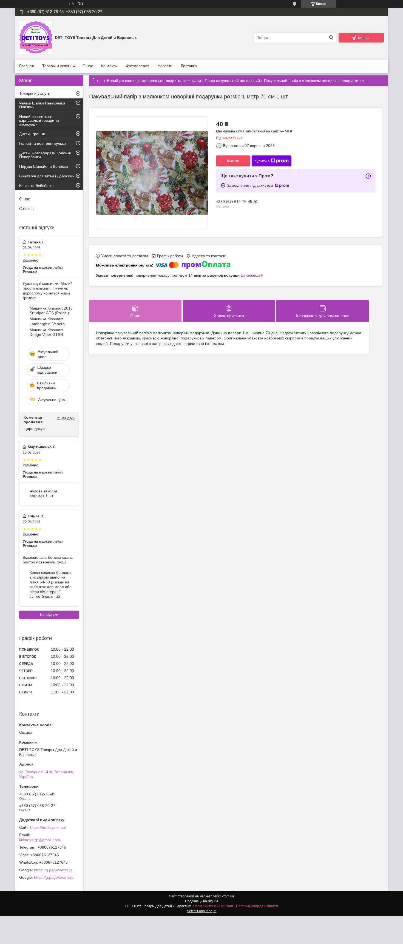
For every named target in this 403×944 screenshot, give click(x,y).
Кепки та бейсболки (37, 185)
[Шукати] (331, 37)
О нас (88, 66)
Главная (26, 66)
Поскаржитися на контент (213, 906)
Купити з (261, 161)
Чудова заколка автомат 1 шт (43, 493)
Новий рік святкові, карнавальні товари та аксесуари (154, 80)
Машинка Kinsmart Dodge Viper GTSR (46, 332)
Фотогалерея (137, 66)
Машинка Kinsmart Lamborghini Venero (47, 321)
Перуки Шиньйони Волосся (43, 166)
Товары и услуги (57, 66)
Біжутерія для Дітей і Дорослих (46, 176)
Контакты (109, 66)
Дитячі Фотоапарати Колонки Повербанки (45, 155)
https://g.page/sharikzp (53, 877)
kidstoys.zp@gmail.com (39, 840)
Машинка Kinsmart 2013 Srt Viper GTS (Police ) (51, 310)
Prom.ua (228, 896)
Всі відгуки (49, 614)
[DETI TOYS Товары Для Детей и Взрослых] (35, 37)
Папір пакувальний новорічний (232, 80)
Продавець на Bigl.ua (201, 901)
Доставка (189, 66)
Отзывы (27, 208)
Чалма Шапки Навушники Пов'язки (42, 105)
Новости (165, 66)
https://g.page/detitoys (53, 870)
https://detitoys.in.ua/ (48, 827)
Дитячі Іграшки (32, 134)
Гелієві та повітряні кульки (42, 143)
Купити (233, 161)
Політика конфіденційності (257, 906)
